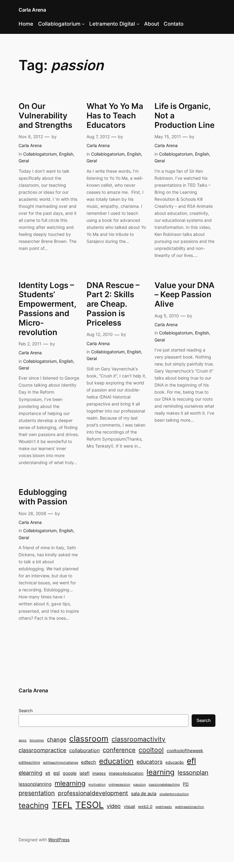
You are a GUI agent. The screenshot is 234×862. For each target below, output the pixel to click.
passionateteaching (164, 785)
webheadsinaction (189, 807)
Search (26, 710)
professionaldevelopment (93, 793)
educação (174, 762)
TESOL (89, 804)
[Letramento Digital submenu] (138, 23)
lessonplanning (35, 784)
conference (119, 750)
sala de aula (143, 793)
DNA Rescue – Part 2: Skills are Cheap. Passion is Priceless (113, 304)
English (66, 154)
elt (47, 773)
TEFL (62, 805)
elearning (30, 772)
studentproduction (174, 794)
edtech (88, 762)
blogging (37, 740)
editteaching (29, 762)
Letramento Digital (112, 24)
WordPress (58, 839)
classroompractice (42, 750)
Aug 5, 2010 (166, 315)
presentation (37, 793)
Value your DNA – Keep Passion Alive (184, 295)
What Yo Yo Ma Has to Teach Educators (115, 116)
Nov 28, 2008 (32, 513)
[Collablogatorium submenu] (83, 23)
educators (149, 761)
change (56, 739)
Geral (24, 160)
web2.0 (145, 806)
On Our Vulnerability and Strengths (45, 116)
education (116, 761)
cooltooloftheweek (185, 750)
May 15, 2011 (167, 136)
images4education (126, 773)
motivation (96, 785)
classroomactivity (138, 739)
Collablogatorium (59, 24)
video (114, 806)
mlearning (70, 783)
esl (56, 773)
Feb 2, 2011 (30, 343)
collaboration (84, 750)
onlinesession (119, 785)
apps (23, 740)
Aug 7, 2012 (98, 136)
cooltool (151, 750)
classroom (88, 738)
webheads (163, 807)
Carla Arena (32, 10)
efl (191, 761)
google (69, 773)
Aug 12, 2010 (100, 334)
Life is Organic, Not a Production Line (184, 116)
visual (129, 806)
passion (139, 785)
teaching (34, 805)
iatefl (84, 773)
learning (161, 772)
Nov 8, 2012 (31, 136)
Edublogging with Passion (43, 497)
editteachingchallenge (60, 763)
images (99, 773)
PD (186, 784)
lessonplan (193, 772)
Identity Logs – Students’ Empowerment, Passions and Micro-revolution (47, 309)
